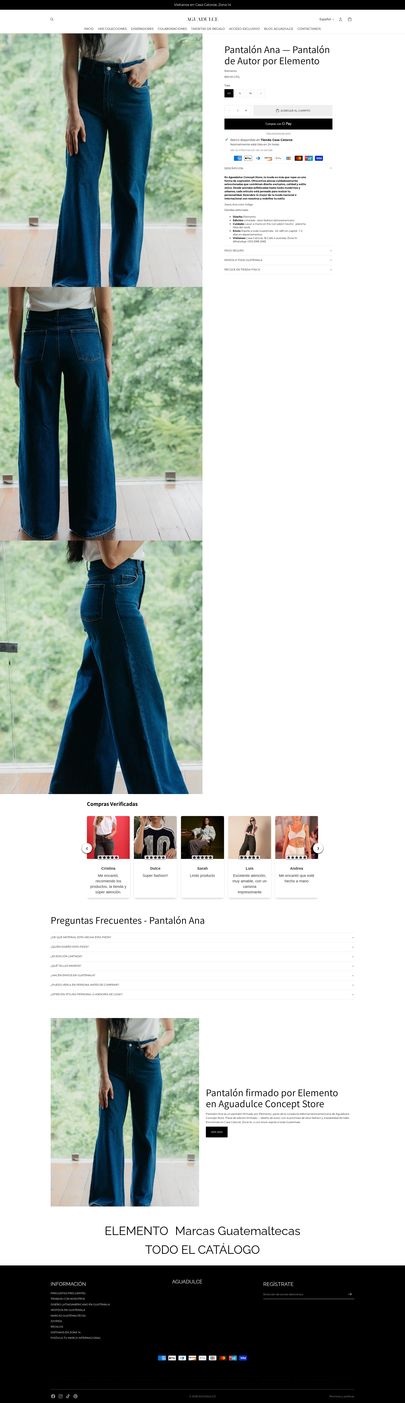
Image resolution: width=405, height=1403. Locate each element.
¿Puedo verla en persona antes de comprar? (85, 984)
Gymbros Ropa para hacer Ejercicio (283, 1377)
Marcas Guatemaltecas (68, 1315)
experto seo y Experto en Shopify (273, 1380)
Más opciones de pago (278, 133)
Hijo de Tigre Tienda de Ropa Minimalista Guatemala (105, 1377)
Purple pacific (113, 1383)
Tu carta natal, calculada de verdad (205, 1383)
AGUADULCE (207, 1396)
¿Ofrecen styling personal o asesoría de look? (87, 994)
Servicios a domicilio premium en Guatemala (200, 1377)
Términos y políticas (341, 1396)
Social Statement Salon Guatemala (188, 1380)
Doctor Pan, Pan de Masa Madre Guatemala (141, 1380)
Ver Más (217, 1132)
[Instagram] (60, 1396)
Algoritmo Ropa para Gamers (244, 1377)
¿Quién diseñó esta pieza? (70, 946)
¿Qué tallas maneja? (66, 965)
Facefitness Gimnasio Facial (99, 1380)
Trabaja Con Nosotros (68, 1298)
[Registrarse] (350, 1294)
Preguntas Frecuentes (68, 1293)
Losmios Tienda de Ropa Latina (155, 1377)
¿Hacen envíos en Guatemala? (73, 975)
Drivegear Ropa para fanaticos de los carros (329, 1377)
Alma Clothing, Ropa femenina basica (231, 1380)
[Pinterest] (75, 1396)
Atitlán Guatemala (63, 1377)
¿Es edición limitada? (66, 956)
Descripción (233, 168)
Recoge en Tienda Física (242, 269)
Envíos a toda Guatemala (243, 260)
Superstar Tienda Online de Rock (312, 1380)
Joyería (56, 1321)
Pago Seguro (234, 250)
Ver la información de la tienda (251, 149)
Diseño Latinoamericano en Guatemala (80, 1304)
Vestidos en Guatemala (68, 1310)
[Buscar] (52, 19)
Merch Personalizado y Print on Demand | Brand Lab (153, 1383)
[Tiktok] (67, 1396)
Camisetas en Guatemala (241, 1383)
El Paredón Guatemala (68, 1380)
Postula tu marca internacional (76, 1337)
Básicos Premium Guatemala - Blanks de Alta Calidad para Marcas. (295, 1383)
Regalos (57, 1326)
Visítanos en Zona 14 (66, 1332)
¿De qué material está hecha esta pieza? (81, 937)
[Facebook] (53, 1396)
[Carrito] (349, 19)
